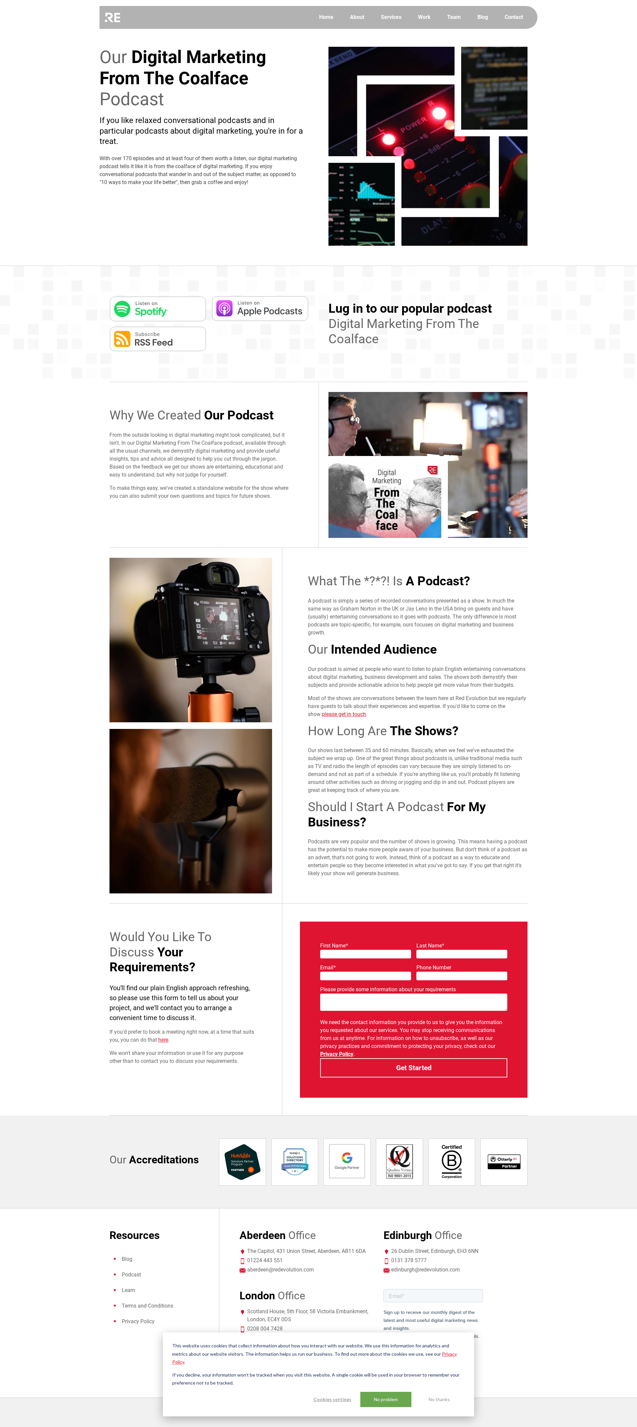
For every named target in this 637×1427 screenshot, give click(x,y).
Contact (514, 17)
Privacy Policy (336, 1054)
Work (424, 17)
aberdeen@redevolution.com (280, 1269)
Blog (482, 17)
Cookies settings (332, 1399)
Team (454, 17)
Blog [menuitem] (127, 1259)
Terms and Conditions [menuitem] (147, 1306)
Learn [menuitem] (128, 1290)
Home (326, 17)
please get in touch (344, 714)
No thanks (439, 1399)
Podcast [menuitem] (131, 1274)
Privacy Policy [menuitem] (138, 1321)
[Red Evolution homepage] (112, 18)
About (357, 17)
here (163, 1040)
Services (391, 17)
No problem (386, 1399)
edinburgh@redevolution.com (425, 1269)
